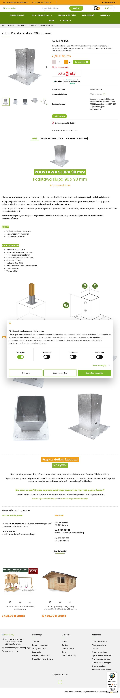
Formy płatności (38, 648)
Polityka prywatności (40, 655)
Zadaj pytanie (59, 116)
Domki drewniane (99, 641)
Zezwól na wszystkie (94, 373)
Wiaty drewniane (99, 645)
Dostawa (35, 641)
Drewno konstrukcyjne (101, 662)
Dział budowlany (41, 15)
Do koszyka (80, 62)
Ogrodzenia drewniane (101, 655)
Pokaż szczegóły (100, 365)
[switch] (46, 357)
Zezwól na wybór (60, 373)
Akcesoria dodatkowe (101, 669)
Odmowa (25, 373)
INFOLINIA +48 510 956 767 (43, 2)
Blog (51, 20)
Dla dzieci (96, 648)
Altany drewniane (99, 652)
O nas (64, 641)
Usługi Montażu (67, 15)
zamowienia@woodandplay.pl (17, 2)
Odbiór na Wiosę (69, 655)
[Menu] (116, 673)
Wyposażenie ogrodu (101, 659)
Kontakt (65, 20)
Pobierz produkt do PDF (65, 123)
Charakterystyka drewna (42, 659)
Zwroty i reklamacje (40, 645)
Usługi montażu (68, 648)
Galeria (104, 15)
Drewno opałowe (99, 666)
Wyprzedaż (88, 15)
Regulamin (36, 652)
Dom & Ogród (17, 15)
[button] (37, 635)
